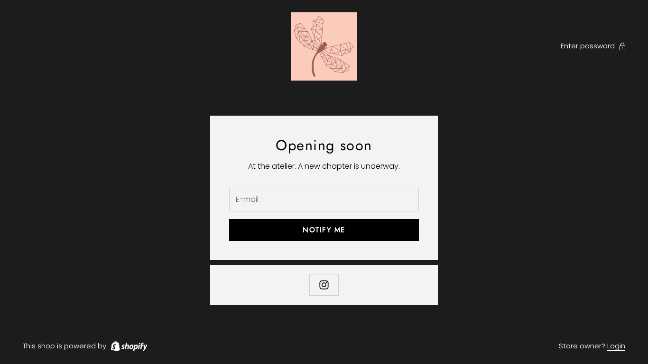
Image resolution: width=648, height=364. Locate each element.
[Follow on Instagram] (324, 284)
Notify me (324, 230)
